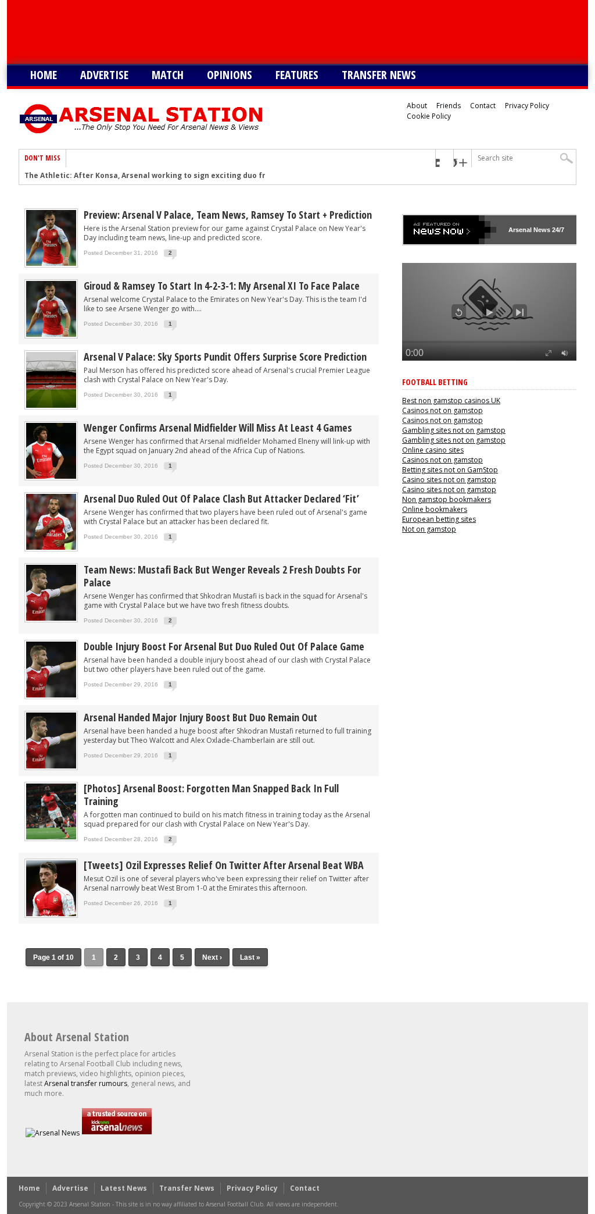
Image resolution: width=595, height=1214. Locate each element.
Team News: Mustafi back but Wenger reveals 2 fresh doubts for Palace (222, 576)
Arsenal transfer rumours (85, 1083)
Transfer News (379, 75)
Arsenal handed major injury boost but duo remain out (200, 717)
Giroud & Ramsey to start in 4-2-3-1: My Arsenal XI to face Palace (222, 285)
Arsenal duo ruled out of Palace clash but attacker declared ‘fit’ (221, 498)
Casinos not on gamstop (442, 410)
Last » (250, 957)
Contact (483, 106)
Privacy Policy (527, 106)
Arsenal (520, 229)
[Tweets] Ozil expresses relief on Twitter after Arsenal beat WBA (224, 865)
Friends (448, 106)
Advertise (104, 75)
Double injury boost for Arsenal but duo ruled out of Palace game (224, 646)
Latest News (124, 1188)
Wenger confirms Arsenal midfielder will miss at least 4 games (218, 427)
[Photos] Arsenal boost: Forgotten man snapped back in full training (211, 794)
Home (43, 75)
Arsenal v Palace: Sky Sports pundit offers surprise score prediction (225, 356)
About (417, 106)
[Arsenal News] (52, 1133)
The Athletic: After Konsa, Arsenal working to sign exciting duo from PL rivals (167, 175)
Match (168, 75)
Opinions (229, 75)
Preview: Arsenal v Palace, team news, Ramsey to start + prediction (228, 214)
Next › (212, 957)
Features (296, 75)
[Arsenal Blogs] (117, 1133)
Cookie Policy (429, 116)
